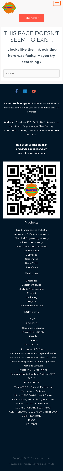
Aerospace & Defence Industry (31, 234)
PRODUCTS (31, 344)
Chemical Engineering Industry (32, 238)
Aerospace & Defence (33, 349)
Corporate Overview (33, 328)
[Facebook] (17, 91)
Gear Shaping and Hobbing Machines (33, 399)
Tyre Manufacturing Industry (31, 230)
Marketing (31, 297)
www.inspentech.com (31, 153)
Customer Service (31, 284)
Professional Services (31, 305)
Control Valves (31, 250)
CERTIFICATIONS (31, 416)
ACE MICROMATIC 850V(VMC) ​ (33, 403)
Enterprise (31, 280)
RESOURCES (31, 382)
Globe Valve (31, 263)
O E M (31, 378)
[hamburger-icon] (57, 3)
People (33, 336)
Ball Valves (31, 254)
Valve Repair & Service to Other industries (33, 357)
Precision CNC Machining (33, 369)
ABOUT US (31, 323)
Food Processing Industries (31, 246)
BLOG (31, 420)
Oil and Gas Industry (31, 242)
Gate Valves (31, 259)
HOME (31, 319)
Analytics (31, 301)
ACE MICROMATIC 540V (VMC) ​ (33, 407)
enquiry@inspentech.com (31, 149)
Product (31, 293)
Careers (33, 340)
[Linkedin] (25, 91)
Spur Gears (31, 267)
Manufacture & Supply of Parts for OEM (33, 374)
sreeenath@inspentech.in (31, 145)
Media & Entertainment (31, 289)
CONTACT (31, 424)
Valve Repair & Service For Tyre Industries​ (33, 353)
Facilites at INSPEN (33, 332)
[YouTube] (34, 91)
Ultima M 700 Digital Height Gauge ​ (33, 395)
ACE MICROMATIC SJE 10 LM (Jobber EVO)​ (33, 411)
